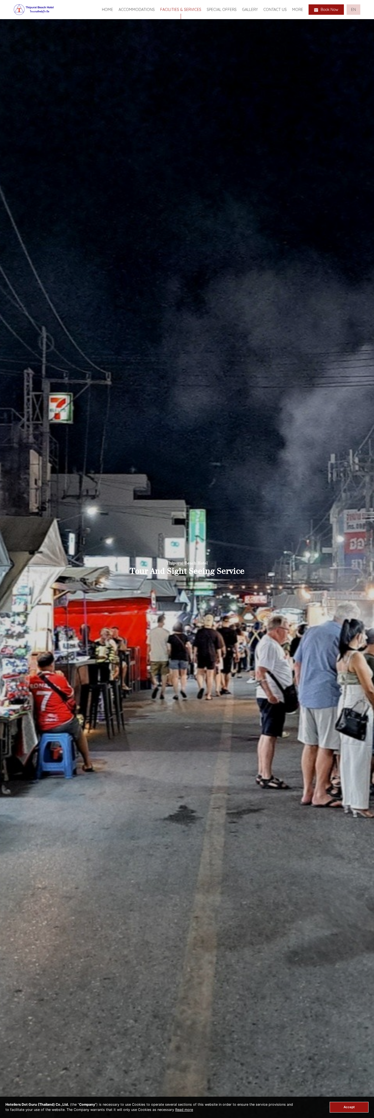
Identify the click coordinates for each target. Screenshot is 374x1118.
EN (353, 9)
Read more (184, 1110)
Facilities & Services (180, 9)
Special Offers (222, 9)
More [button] (297, 9)
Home (107, 9)
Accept (349, 1107)
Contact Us (275, 9)
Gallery (250, 9)
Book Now (329, 9)
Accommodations (137, 9)
